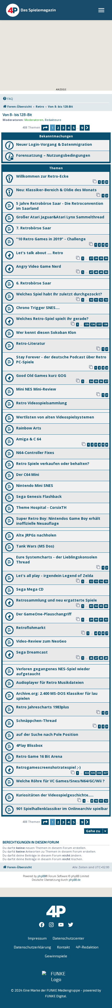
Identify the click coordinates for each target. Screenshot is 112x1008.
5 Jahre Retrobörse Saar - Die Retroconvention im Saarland (59, 206)
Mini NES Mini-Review (36, 389)
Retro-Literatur (30, 343)
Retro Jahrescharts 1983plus (42, 706)
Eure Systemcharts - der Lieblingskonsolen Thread (56, 559)
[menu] (102, 10)
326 (99, 772)
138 (105, 324)
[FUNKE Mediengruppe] (56, 976)
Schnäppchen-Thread (36, 720)
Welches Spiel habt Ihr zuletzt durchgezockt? (59, 294)
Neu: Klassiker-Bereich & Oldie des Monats (56, 189)
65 (101, 606)
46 (91, 658)
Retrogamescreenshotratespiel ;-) (48, 767)
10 (91, 299)
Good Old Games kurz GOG (41, 375)
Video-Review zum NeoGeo (41, 641)
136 (93, 324)
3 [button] (63, 127)
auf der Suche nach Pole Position (47, 734)
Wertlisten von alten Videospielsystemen (55, 417)
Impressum (37, 938)
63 (91, 606)
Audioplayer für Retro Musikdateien (50, 682)
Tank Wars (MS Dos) (35, 546)
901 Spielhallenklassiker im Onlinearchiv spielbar (62, 808)
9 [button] (82, 127)
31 (101, 619)
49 (101, 272)
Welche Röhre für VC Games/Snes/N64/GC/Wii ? (60, 780)
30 (106, 258)
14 (101, 581)
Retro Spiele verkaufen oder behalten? (52, 463)
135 (87, 324)
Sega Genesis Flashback (39, 496)
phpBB (42, 876)
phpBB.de (74, 880)
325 (93, 772)
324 (87, 772)
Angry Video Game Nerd (38, 266)
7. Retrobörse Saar (33, 227)
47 (91, 272)
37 (106, 381)
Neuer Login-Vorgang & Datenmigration (54, 144)
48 (96, 272)
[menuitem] (8, 99)
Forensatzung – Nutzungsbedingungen (53, 155)
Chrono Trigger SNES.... (38, 307)
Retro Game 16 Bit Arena (39, 756)
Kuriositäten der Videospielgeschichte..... (55, 795)
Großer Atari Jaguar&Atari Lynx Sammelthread (60, 216)
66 (106, 606)
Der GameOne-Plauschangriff (43, 613)
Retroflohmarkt (31, 627)
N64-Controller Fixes (35, 452)
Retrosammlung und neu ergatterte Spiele (56, 600)
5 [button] (73, 127)
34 (91, 381)
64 (96, 606)
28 (96, 258)
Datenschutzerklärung (32, 947)
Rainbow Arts (28, 428)
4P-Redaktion (87, 947)
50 (106, 272)
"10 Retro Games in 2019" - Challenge (51, 238)
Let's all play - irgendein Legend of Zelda (54, 575)
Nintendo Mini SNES (34, 485)
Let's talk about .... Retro (39, 252)
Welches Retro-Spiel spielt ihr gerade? (52, 318)
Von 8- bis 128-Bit (17, 115)
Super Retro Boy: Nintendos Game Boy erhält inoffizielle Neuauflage (58, 521)
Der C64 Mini (27, 474)
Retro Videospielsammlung (41, 402)
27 (91, 258)
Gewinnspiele (56, 956)
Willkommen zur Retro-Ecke (42, 176)
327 (105, 772)
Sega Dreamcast (32, 652)
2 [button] (58, 127)
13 (106, 299)
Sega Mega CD (29, 589)
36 (101, 381)
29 (101, 258)
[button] (45, 128)
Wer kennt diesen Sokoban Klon (46, 332)
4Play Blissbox (29, 745)
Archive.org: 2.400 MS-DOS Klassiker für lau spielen (56, 696)
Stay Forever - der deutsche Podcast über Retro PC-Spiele (61, 359)
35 (96, 381)
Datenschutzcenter (68, 938)
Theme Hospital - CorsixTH (41, 507)
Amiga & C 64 (28, 438)
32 (106, 619)
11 (96, 299)
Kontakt (63, 947)
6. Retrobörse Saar (33, 283)
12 (101, 299)
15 (106, 581)
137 (99, 324)
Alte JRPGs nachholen (36, 535)
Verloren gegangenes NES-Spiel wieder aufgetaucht (53, 671)
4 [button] (68, 127)
